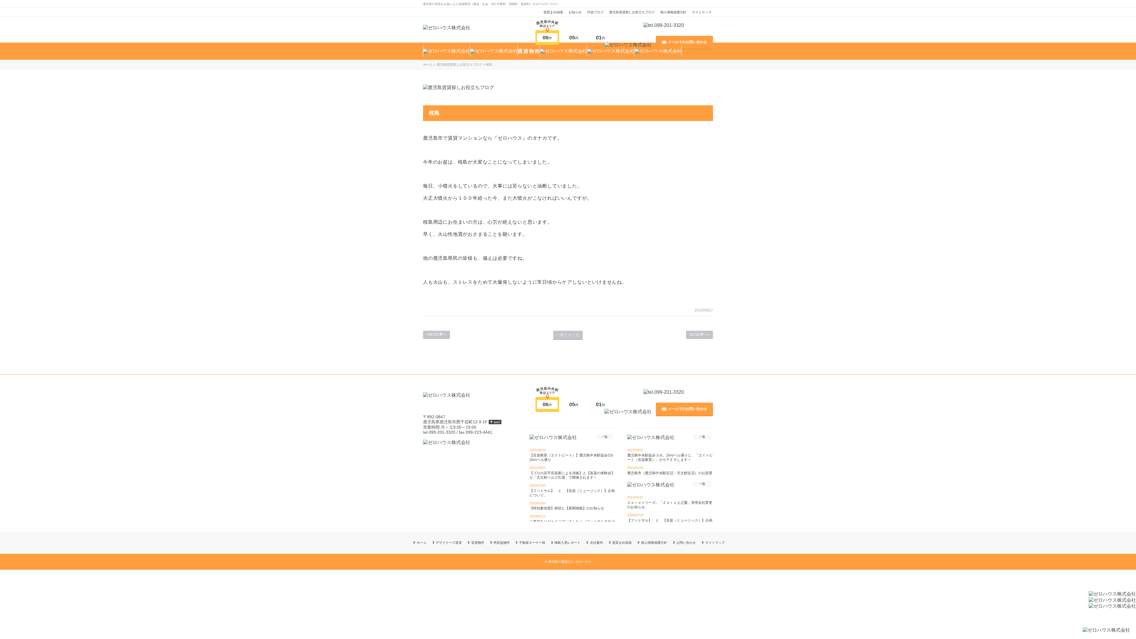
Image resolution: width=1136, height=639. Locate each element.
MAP (497, 422)
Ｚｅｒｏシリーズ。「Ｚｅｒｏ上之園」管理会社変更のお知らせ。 (669, 505)
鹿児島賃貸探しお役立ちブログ (632, 12)
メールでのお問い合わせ (687, 42)
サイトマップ (701, 12)
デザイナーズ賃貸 (449, 542)
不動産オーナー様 (532, 542)
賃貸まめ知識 (553, 12)
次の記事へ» (699, 334)
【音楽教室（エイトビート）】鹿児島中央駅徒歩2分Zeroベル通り (571, 457)
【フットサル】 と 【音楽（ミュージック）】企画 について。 (572, 493)
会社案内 (596, 542)
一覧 (605, 436)
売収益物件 (501, 542)
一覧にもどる (568, 335)
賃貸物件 (477, 542)
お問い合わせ (686, 542)
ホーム (422, 542)
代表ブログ (595, 12)
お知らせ (575, 12)
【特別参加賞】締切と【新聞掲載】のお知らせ (567, 508)
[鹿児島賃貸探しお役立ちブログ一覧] (458, 87)
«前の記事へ (436, 334)
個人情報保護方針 (673, 12)
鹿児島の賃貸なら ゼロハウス (569, 561)
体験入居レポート (567, 542)
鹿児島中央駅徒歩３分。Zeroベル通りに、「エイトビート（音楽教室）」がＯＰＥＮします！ (670, 457)
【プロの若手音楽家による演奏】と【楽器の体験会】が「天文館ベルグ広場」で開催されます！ (572, 475)
